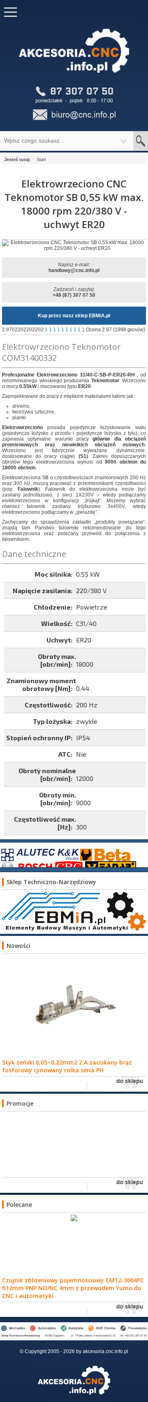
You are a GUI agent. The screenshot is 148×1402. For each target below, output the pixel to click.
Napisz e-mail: (74, 267)
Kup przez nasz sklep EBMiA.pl (74, 316)
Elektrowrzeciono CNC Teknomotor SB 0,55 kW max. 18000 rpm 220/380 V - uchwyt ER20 (74, 204)
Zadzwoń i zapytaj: (74, 292)
